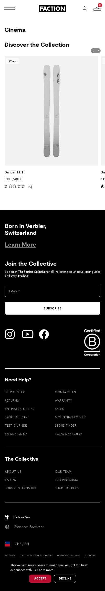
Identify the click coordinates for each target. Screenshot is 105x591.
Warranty (63, 400)
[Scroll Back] (93, 50)
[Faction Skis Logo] (52, 8)
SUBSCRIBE (53, 308)
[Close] (100, 560)
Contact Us (65, 392)
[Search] (85, 8)
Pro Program (66, 479)
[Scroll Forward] (98, 50)
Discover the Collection (36, 45)
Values (10, 479)
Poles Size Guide (68, 433)
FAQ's (59, 408)
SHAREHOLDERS (66, 488)
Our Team (63, 471)
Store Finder (65, 425)
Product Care (17, 417)
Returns (12, 400)
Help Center (15, 392)
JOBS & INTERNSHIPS (20, 488)
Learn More (20, 244)
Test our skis (16, 425)
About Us (13, 471)
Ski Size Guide (16, 433)
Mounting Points (70, 417)
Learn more (45, 570)
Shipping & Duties (19, 408)
